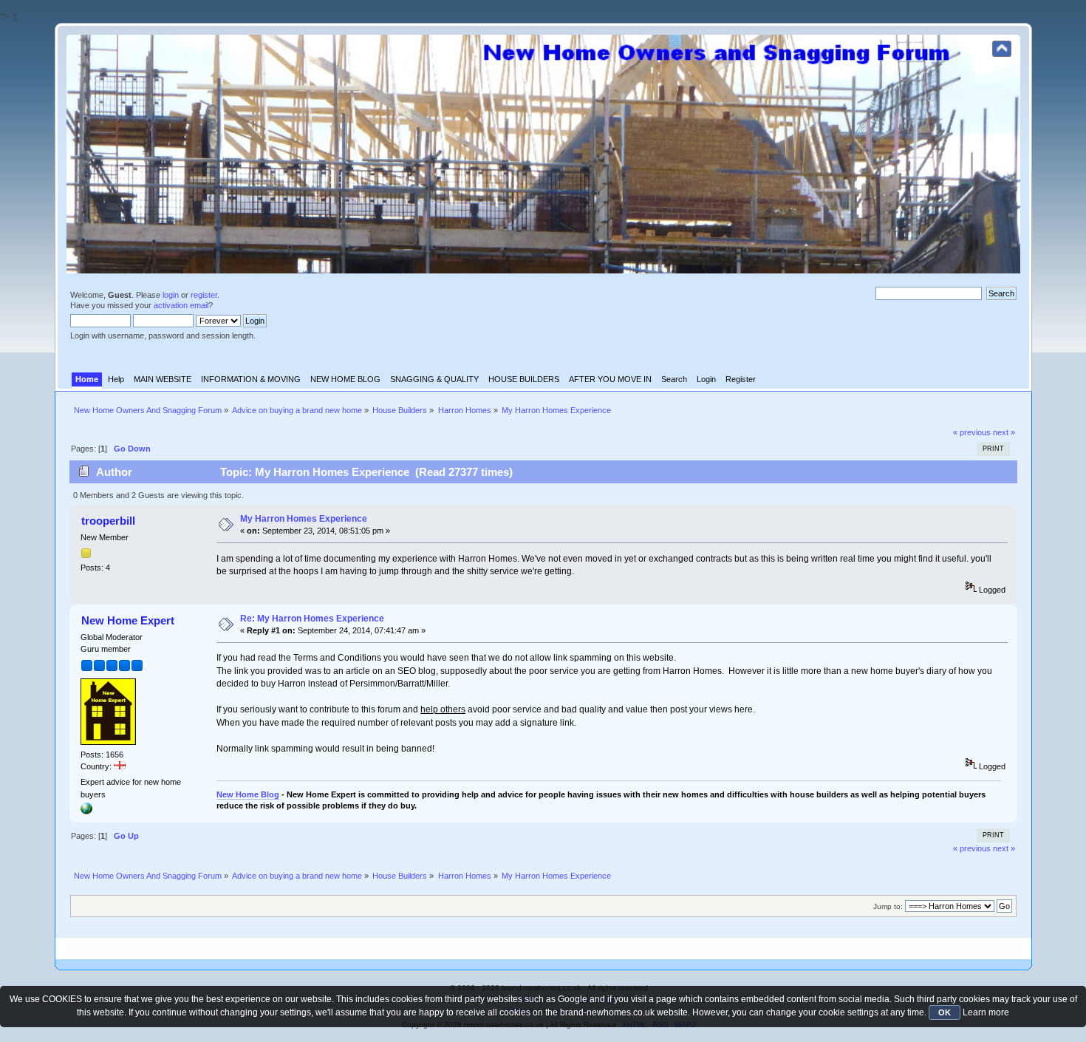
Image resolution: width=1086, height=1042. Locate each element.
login (171, 294)
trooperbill (108, 520)
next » (1004, 432)
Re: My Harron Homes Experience (312, 618)
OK (944, 1012)
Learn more (986, 1012)
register (204, 294)
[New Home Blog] (86, 811)
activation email (181, 305)
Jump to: (888, 906)
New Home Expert (127, 620)
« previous (972, 432)
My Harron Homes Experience (303, 519)
